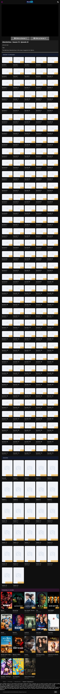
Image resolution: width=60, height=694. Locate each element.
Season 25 (4, 585)
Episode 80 (50, 236)
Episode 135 (50, 361)
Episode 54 (38, 179)
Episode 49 (38, 167)
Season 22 (27, 563)
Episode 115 (50, 316)
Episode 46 (4, 167)
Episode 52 (16, 179)
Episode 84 (38, 247)
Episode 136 (5, 373)
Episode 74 (38, 224)
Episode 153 (28, 407)
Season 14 (49, 521)
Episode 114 (39, 316)
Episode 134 (39, 361)
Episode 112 (16, 316)
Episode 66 (4, 213)
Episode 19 (38, 99)
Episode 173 (28, 453)
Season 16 (15, 542)
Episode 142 (16, 384)
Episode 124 (39, 339)
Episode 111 (5, 316)
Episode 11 (4, 87)
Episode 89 (38, 259)
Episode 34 (38, 133)
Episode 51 (4, 179)
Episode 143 (28, 384)
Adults (2, 632)
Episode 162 (16, 430)
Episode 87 (16, 259)
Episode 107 (16, 304)
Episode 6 (4, 76)
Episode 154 (39, 407)
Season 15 (4, 542)
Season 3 (38, 478)
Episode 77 (16, 236)
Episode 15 (50, 87)
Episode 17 (16, 99)
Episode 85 (50, 247)
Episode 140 (50, 373)
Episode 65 (50, 201)
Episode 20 (50, 99)
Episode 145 (50, 384)
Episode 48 (27, 167)
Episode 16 (4, 99)
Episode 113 (28, 316)
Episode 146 (5, 396)
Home (4, 681)
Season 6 (15, 499)
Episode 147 (16, 396)
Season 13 (38, 521)
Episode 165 (50, 430)
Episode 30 (50, 122)
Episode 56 (4, 190)
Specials (4, 478)
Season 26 (15, 585)
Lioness (26, 654)
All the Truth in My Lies (6, 654)
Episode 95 (50, 270)
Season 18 (38, 542)
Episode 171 (5, 453)
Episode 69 (38, 213)
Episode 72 (16, 224)
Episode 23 (27, 110)
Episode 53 (27, 179)
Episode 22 (16, 110)
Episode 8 (27, 76)
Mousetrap (15, 610)
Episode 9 (38, 76)
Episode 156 (5, 418)
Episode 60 (50, 190)
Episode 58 (27, 190)
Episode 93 (27, 270)
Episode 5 (49, 64)
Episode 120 (50, 327)
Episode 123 (28, 339)
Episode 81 (4, 247)
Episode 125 (50, 339)
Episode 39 (38, 144)
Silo (37, 610)
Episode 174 (39, 453)
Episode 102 (16, 293)
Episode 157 (16, 418)
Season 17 (27, 542)
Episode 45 (50, 156)
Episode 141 (5, 384)
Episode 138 (28, 373)
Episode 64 (38, 201)
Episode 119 (39, 327)
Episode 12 (16, 87)
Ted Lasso (38, 632)
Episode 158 (28, 418)
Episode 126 (5, 350)
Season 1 (15, 478)
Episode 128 (28, 350)
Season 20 (4, 563)
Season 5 (4, 499)
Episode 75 (50, 224)
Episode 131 (5, 361)
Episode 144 (39, 384)
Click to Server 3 (40, 38)
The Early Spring (40, 654)
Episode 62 (16, 201)
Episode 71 (4, 224)
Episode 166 (5, 441)
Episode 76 (4, 236)
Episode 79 (38, 236)
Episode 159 (39, 418)
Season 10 (4, 521)
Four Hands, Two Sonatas (31, 610)
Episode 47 (16, 167)
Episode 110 (50, 304)
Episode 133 (28, 361)
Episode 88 (27, 259)
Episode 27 (16, 122)
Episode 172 (16, 453)
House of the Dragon (30, 676)
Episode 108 (28, 304)
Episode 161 (5, 430)
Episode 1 (4, 64)
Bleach (2, 610)
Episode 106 (5, 304)
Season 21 (15, 563)
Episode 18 (27, 99)
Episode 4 (38, 64)
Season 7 (27, 499)
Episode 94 (38, 270)
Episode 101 (5, 293)
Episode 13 (27, 87)
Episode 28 (27, 122)
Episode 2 (15, 64)
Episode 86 (4, 259)
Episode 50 (50, 167)
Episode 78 (27, 236)
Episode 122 (16, 339)
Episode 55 (50, 179)
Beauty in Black (16, 654)
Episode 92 (16, 270)
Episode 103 (28, 293)
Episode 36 (4, 144)
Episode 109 (39, 304)
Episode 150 (50, 396)
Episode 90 (50, 259)
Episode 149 (39, 396)
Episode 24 (38, 110)
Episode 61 (4, 201)
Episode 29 (38, 122)
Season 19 (49, 542)
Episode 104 (39, 293)
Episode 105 (50, 293)
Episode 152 (16, 407)
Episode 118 (28, 327)
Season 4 (49, 478)
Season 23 (38, 563)
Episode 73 (27, 224)
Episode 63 (27, 201)
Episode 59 (38, 190)
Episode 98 (27, 281)
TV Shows (10, 681)
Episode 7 (15, 76)
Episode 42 (16, 156)
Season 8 (38, 499)
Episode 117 (16, 327)
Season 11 (15, 521)
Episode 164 (39, 430)
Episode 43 (27, 156)
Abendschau (17, 681)
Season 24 (49, 563)
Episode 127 (16, 350)
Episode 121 (5, 339)
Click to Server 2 (21, 38)
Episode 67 (16, 213)
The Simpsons (16, 676)
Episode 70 (50, 213)
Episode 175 (50, 453)
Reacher (15, 632)
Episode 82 (16, 247)
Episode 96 (4, 281)
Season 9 (49, 499)
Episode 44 (38, 156)
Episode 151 (5, 407)
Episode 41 (4, 156)
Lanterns (27, 632)
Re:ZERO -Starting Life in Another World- (11, 676)
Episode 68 (27, 213)
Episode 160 (50, 418)
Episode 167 (16, 441)
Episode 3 (27, 64)
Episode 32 (16, 133)
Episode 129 (39, 350)
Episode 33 (27, 133)
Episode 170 (50, 441)
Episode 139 (39, 373)
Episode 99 (38, 281)
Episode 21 (4, 110)
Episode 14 (38, 87)
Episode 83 (27, 247)
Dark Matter (51, 610)
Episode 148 (28, 396)
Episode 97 (16, 281)
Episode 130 (50, 350)
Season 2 (27, 478)
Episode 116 (5, 327)
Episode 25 (50, 110)
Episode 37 (16, 144)
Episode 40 (50, 144)
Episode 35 (50, 133)
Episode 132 (16, 361)
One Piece (50, 632)
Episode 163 (28, 430)
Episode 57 (16, 190)
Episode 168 (28, 441)
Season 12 (27, 521)
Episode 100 (50, 281)
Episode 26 (4, 122)
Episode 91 (4, 270)
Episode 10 (50, 76)
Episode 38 (27, 144)
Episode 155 (50, 407)
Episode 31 (4, 133)
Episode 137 (16, 373)
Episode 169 (39, 441)
